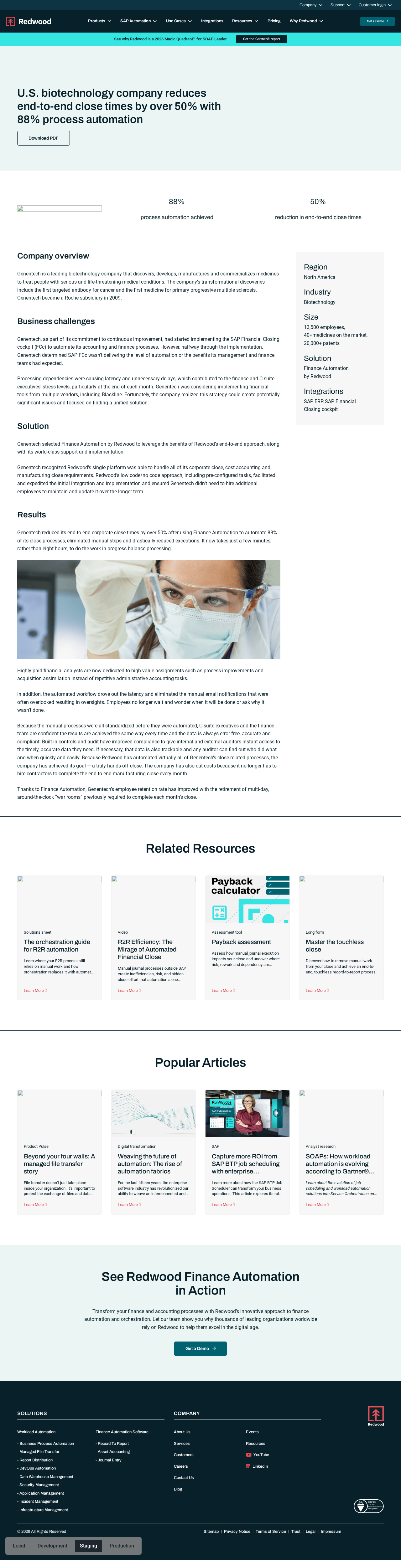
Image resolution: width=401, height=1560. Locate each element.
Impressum (331, 1531)
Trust (295, 1531)
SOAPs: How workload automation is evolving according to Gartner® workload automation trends (338, 1171)
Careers (181, 1466)
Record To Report (113, 1443)
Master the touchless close (335, 945)
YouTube (261, 1455)
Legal (310, 1531)
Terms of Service (271, 1531)
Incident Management (38, 1501)
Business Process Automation (46, 1443)
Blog (178, 1489)
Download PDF (44, 138)
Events (252, 1432)
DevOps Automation (37, 1468)
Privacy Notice (237, 1531)
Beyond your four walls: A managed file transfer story (59, 1164)
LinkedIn (260, 1466)
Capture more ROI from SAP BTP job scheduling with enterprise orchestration (245, 1167)
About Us (182, 1432)
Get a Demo (376, 21)
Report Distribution (36, 1460)
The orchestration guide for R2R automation (57, 945)
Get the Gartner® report (261, 39)
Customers (184, 1455)
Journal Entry (110, 1460)
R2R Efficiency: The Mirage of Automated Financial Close (147, 949)
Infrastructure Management (43, 1510)
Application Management (41, 1493)
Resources (255, 1443)
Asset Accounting (114, 1452)
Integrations (212, 21)
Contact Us (184, 1477)
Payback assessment (241, 941)
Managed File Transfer (39, 1452)
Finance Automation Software (122, 1432)
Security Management (39, 1485)
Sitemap (211, 1531)
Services (182, 1443)
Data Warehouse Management (46, 1477)
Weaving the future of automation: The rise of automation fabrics (150, 1164)
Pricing (274, 21)
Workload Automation (36, 1432)
